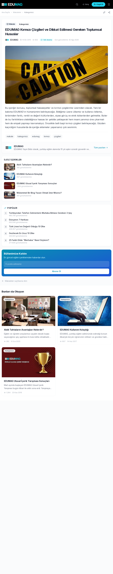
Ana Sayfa (6, 12)
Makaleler (17, 12)
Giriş (87, 4)
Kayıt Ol (100, 4)
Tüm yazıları (99, 147)
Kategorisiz (29, 12)
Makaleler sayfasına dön (16, 281)
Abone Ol (56, 271)
